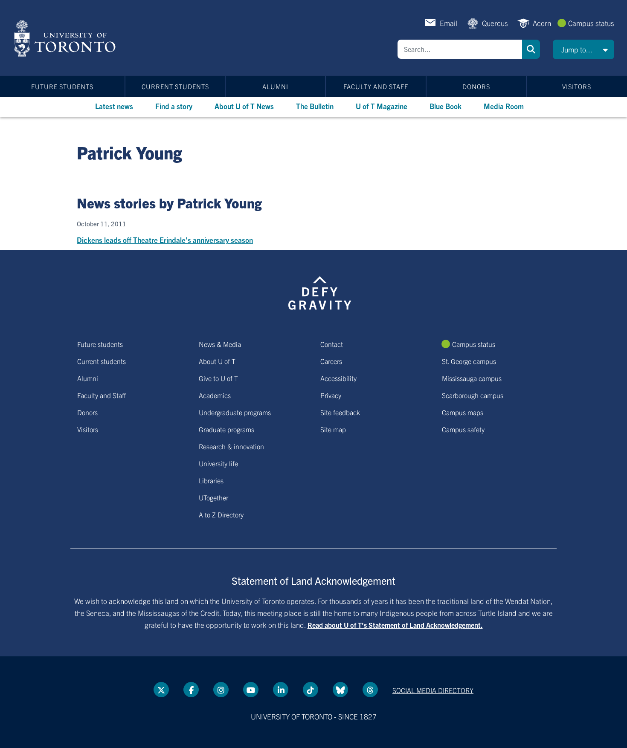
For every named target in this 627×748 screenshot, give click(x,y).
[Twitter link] (161, 689)
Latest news (114, 105)
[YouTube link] (250, 689)
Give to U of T (218, 378)
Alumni (275, 86)
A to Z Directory (221, 514)
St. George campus (469, 361)
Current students (175, 86)
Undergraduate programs (235, 412)
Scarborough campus (472, 395)
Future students (62, 86)
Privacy (330, 395)
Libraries (211, 480)
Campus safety (463, 429)
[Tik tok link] (310, 689)
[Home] (66, 38)
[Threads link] (370, 689)
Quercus (495, 22)
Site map (333, 429)
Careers (331, 361)
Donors (476, 86)
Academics (215, 395)
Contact (331, 344)
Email (448, 22)
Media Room (504, 105)
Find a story (173, 105)
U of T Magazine (381, 105)
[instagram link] (221, 689)
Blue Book (446, 105)
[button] (583, 49)
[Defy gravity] (320, 291)
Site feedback (340, 412)
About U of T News (244, 105)
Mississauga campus (472, 378)
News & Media (220, 344)
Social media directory (432, 690)
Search (531, 49)
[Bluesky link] (340, 689)
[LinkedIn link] (280, 689)
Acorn (542, 22)
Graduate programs (226, 429)
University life (218, 463)
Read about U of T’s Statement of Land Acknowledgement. (395, 625)
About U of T (217, 361)
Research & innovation (231, 446)
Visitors (576, 86)
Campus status (591, 22)
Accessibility (338, 378)
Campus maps (462, 412)
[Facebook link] (191, 689)
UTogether (213, 497)
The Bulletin (315, 105)
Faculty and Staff (375, 86)
